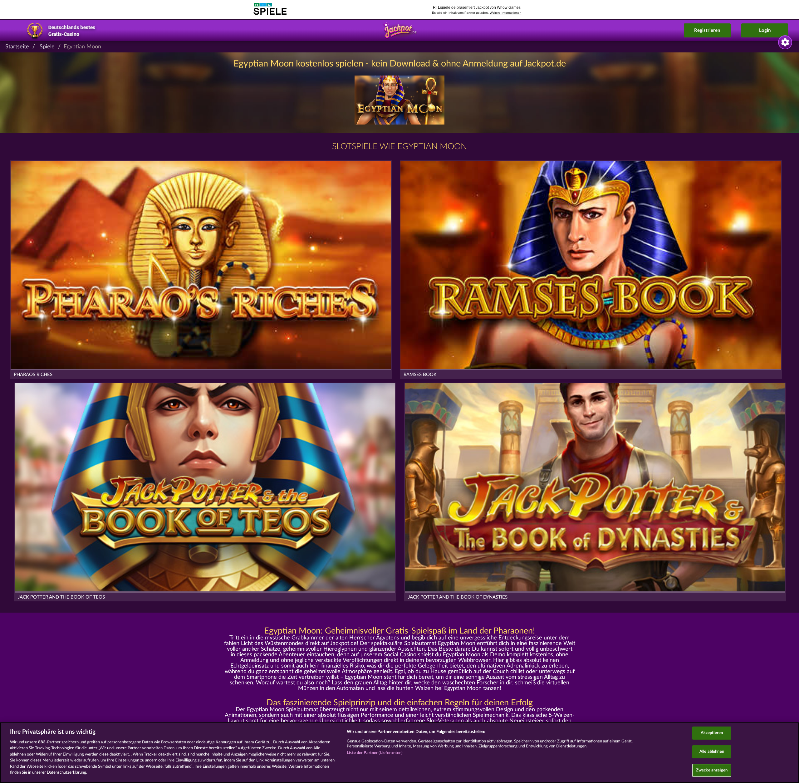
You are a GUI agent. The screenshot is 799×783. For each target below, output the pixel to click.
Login (765, 30)
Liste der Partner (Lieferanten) (375, 753)
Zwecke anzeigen (712, 770)
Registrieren (707, 30)
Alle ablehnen (711, 752)
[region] (399, 752)
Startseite (17, 47)
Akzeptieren (712, 733)
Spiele (47, 47)
